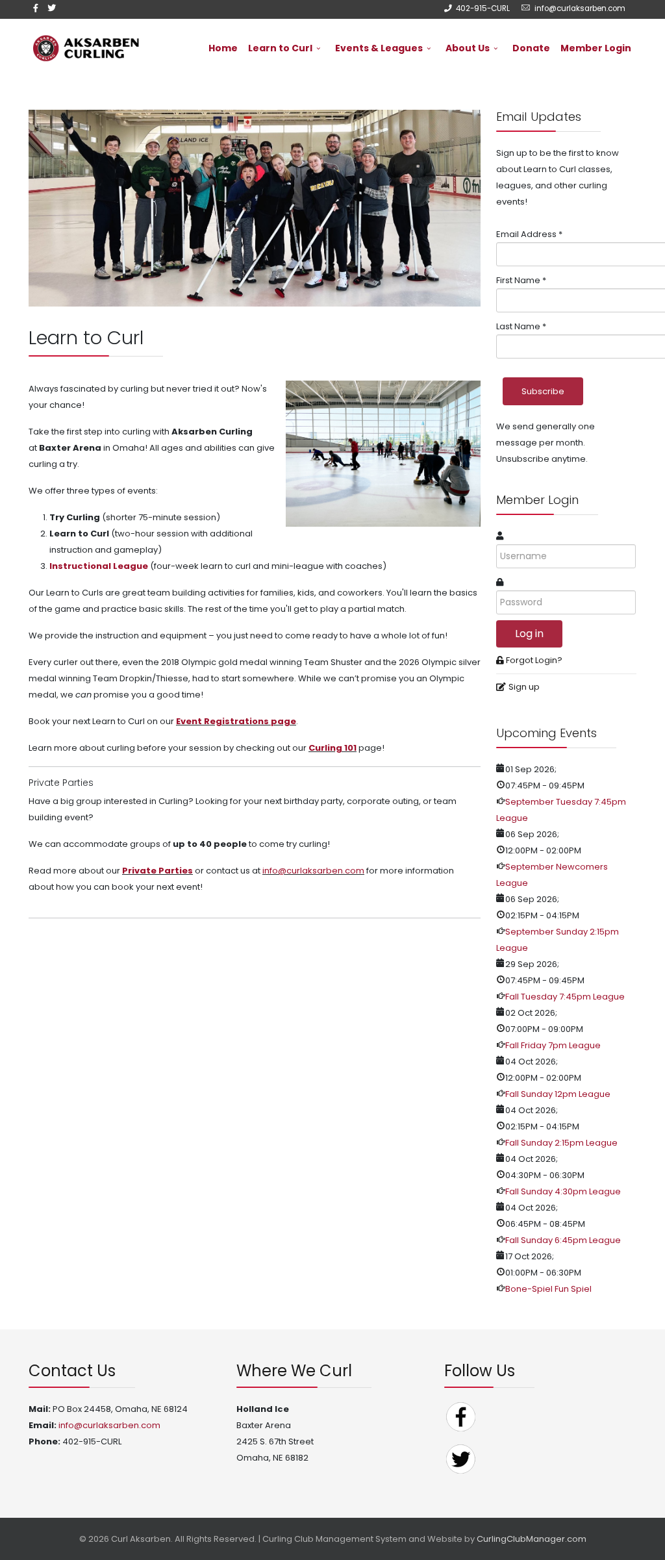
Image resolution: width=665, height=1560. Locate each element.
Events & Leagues (379, 48)
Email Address (529, 234)
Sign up (524, 687)
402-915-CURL (483, 8)
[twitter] (51, 8)
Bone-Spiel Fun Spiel (548, 1289)
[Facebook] (460, 1416)
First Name (521, 280)
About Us (467, 48)
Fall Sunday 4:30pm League (563, 1191)
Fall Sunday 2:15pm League (561, 1143)
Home (223, 48)
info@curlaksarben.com (579, 8)
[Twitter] (460, 1458)
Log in (529, 633)
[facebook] (35, 8)
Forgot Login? (534, 660)
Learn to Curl (280, 48)
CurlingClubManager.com (531, 1539)
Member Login (595, 48)
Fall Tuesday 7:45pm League (565, 996)
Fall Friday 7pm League (553, 1045)
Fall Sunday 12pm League (557, 1094)
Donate (531, 48)
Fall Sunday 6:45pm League (563, 1240)
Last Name (521, 326)
